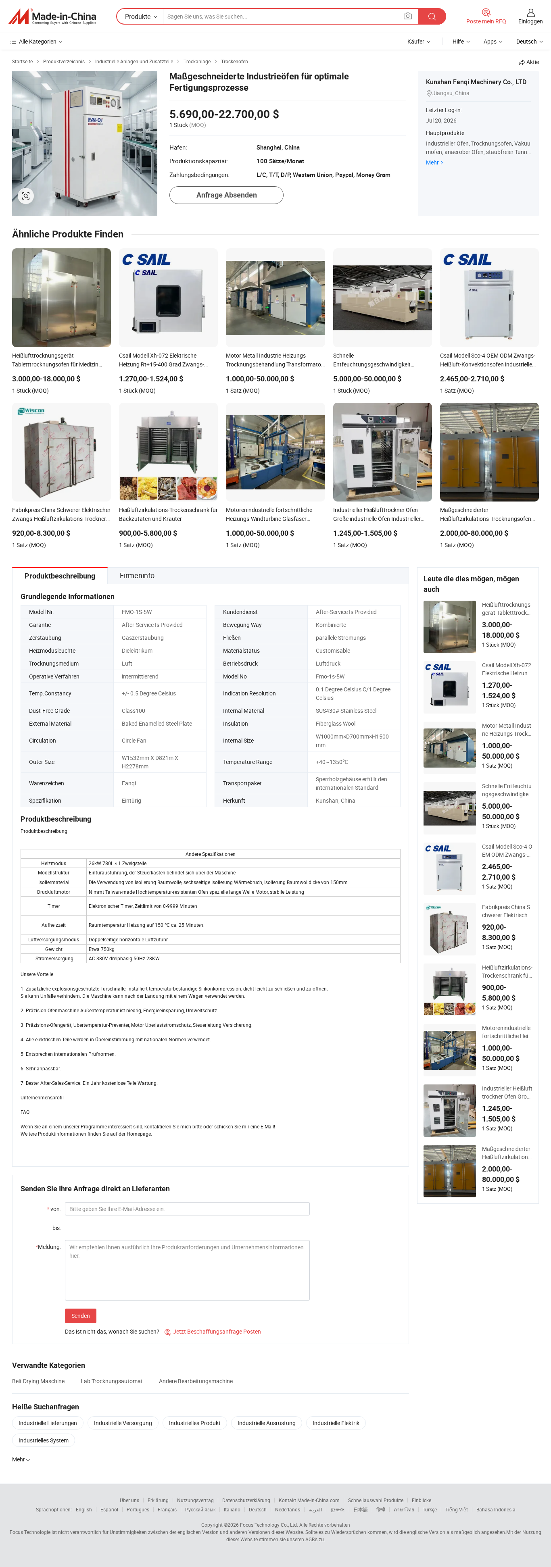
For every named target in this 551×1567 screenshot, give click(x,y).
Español (109, 1509)
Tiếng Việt (456, 1509)
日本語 (360, 1509)
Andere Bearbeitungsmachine (196, 1381)
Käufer (415, 41)
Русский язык (200, 1509)
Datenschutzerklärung (246, 1500)
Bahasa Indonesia (496, 1509)
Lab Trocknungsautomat (112, 1381)
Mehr (432, 162)
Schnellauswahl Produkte (375, 1500)
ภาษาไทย (404, 1509)
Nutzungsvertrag (195, 1500)
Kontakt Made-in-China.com (309, 1500)
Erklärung (158, 1500)
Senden (80, 1315)
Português (138, 1509)
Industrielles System (44, 1440)
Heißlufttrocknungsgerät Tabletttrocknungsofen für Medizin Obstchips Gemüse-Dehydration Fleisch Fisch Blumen (507, 609)
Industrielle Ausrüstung (267, 1423)
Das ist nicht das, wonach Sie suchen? (112, 1331)
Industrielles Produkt (195, 1423)
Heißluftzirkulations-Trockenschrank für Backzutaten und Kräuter (507, 972)
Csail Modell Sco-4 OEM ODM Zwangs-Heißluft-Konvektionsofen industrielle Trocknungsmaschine (507, 851)
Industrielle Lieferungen (48, 1423)
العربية (315, 1509)
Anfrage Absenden (226, 195)
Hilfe (458, 41)
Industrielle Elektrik (336, 1423)
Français (167, 1509)
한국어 (337, 1509)
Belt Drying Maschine (38, 1381)
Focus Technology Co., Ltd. (269, 1524)
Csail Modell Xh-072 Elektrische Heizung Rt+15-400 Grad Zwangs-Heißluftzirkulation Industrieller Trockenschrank (507, 669)
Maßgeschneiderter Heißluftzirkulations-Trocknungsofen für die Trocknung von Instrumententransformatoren (507, 1153)
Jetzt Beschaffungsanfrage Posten (213, 1331)
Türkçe (430, 1509)
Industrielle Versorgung (123, 1423)
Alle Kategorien (37, 41)
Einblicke (421, 1500)
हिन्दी (380, 1509)
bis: (56, 1228)
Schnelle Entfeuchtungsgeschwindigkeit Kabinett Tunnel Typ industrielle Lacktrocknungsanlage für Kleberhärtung (507, 790)
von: (54, 1209)
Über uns (129, 1500)
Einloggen (530, 21)
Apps (490, 41)
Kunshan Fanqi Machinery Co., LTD (476, 81)
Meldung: (48, 1247)
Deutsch (258, 1509)
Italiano (232, 1509)
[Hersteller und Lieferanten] (52, 16)
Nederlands (287, 1509)
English (84, 1509)
